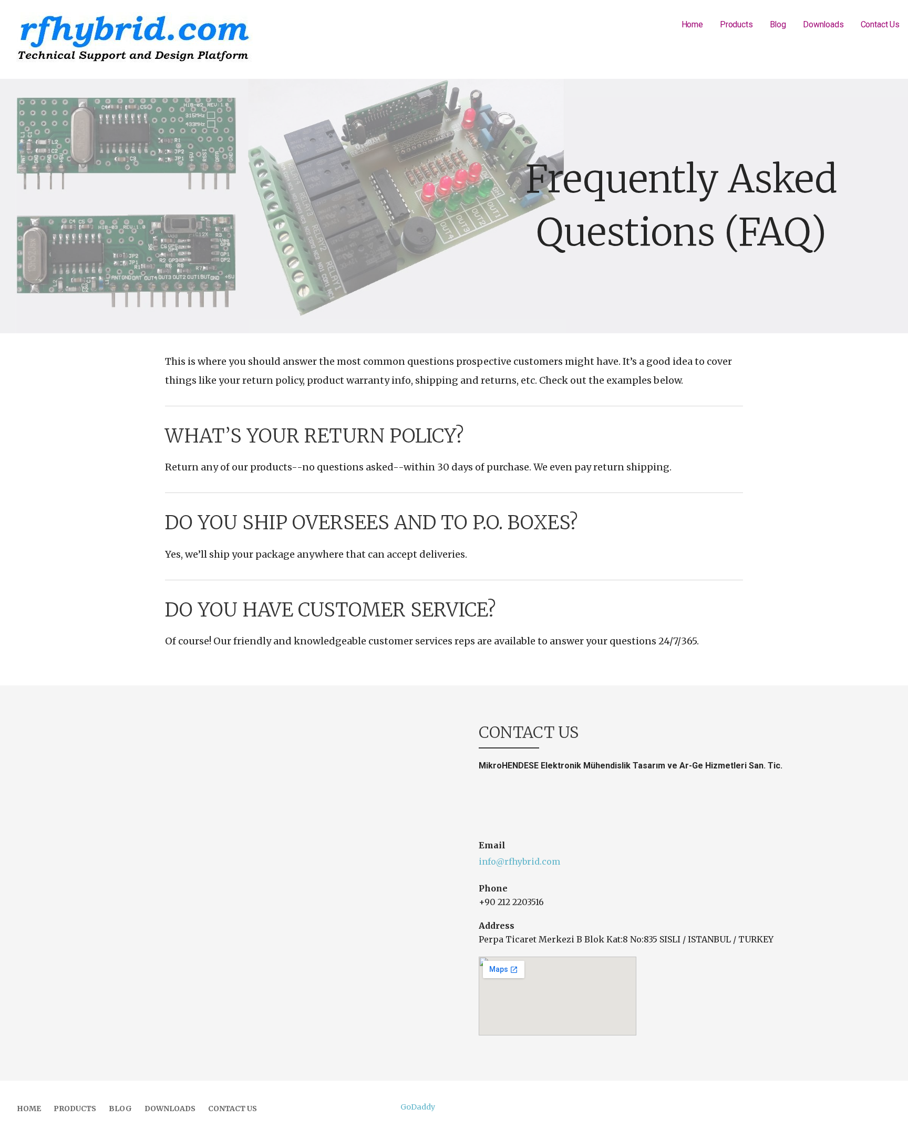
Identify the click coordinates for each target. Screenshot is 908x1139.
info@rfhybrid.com (519, 861)
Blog (778, 24)
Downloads (823, 24)
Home (692, 24)
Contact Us (880, 24)
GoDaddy (417, 1107)
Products (736, 24)
